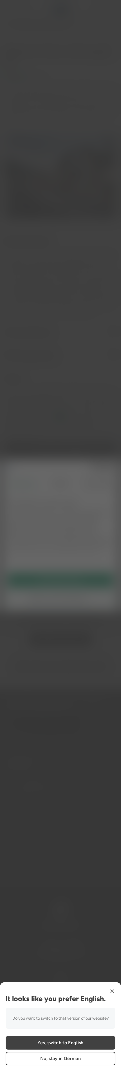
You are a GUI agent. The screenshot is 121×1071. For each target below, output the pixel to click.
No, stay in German (60, 1058)
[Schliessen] (112, 991)
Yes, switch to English (60, 1042)
